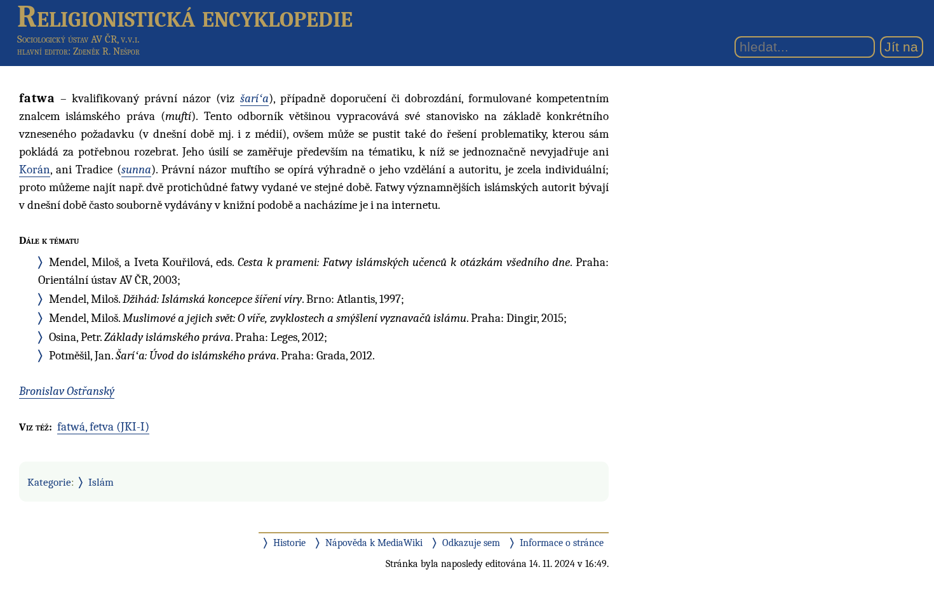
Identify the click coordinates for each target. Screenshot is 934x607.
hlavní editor (42, 51)
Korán (34, 170)
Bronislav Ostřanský (66, 391)
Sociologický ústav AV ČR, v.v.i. (78, 39)
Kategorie (49, 482)
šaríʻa (254, 98)
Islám (101, 482)
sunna (136, 170)
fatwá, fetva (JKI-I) (103, 427)
